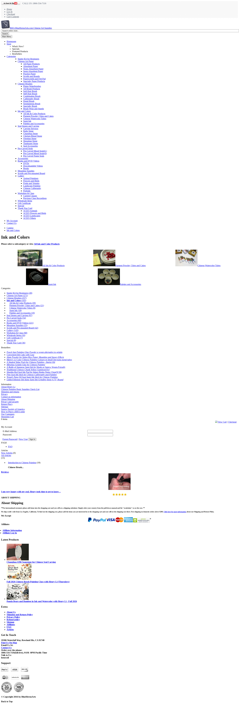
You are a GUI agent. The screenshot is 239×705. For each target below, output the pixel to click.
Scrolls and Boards (31, 76)
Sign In (32, 439)
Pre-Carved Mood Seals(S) (35, 153)
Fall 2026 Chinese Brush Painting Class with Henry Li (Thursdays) (38, 582)
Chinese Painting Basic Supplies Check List (20, 389)
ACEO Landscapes (31, 216)
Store (9, 44)
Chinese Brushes (25, 84)
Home (9, 9)
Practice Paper (29, 74)
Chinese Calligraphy (32, 188)
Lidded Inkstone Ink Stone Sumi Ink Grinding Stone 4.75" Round (35, 379)
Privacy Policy (13, 617)
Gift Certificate (24, 203)
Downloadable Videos (33, 166)
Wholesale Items (25, 201)
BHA (31, 28)
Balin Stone (28, 131)
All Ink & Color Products (34, 113)
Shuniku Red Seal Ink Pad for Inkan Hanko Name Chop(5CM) (34, 372)
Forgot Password (9, 439)
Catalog (10, 228)
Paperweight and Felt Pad (34, 79)
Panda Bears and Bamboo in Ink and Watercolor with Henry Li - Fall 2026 (42, 601)
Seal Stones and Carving (28, 126)
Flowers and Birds (31, 181)
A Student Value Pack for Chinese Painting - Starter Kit (31, 362)
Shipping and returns (10, 392)
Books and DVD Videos (28, 161)
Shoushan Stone (30, 141)
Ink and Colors (24, 111)
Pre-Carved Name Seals (33, 156)
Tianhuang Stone (30, 143)
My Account (12, 221)
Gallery (21, 176)
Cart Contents (13, 16)
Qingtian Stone (29, 138)
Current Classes (30, 196)
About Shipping (8, 399)
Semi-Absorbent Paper (33, 71)
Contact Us (11, 223)
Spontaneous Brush (31, 103)
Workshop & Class (26, 193)
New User (23, 439)
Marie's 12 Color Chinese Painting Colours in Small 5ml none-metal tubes (39, 360)
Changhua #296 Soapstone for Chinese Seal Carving (31, 562)
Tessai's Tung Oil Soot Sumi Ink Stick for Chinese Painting (32, 377)
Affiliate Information (12, 530)
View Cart (222, 422)
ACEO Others (29, 218)
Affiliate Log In (9, 533)
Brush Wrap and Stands (33, 108)
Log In (9, 12)
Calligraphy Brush (31, 99)
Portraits (26, 191)
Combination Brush (31, 96)
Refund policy (13, 619)
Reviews (5, 472)
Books (26, 168)
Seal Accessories (30, 146)
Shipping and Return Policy (20, 614)
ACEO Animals (30, 211)
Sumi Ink (27, 121)
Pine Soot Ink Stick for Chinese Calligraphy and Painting (32, 374)
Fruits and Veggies (31, 183)
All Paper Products (31, 64)
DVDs (26, 163)
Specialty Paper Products (34, 81)
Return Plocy (7, 404)
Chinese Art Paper (26, 61)
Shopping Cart (7, 417)
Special (21, 206)
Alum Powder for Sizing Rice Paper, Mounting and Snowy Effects (35, 357)
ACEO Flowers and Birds (34, 213)
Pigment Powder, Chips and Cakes (38, 116)
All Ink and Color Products (47, 244)
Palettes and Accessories (33, 123)
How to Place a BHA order (13, 412)
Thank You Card (25, 208)
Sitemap (4, 407)
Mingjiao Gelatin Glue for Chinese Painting (26, 364)
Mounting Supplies (26, 171)
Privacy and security (10, 402)
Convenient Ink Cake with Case (20, 355)
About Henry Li (8, 387)
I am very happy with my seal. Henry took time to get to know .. (31, 491)
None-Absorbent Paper (33, 69)
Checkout (11, 14)
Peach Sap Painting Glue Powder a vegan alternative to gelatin (34, 352)
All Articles (6, 455)
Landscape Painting (31, 186)
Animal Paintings (30, 178)
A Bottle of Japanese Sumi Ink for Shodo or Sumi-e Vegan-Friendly (36, 367)
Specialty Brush (30, 106)
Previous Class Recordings (35, 198)
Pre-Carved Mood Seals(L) (35, 151)
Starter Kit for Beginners (28, 59)
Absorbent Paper (30, 66)
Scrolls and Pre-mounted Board (31, 173)
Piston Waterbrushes (32, 86)
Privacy (4, 394)
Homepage (11, 41)
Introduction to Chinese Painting (22, 462)
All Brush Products (31, 89)
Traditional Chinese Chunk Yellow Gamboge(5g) (28, 369)
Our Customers (7, 414)
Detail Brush (28, 101)
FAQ (10, 446)
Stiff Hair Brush (30, 94)
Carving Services (30, 128)
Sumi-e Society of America (13, 409)
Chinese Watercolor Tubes (34, 118)
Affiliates (11, 624)
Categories (11, 56)
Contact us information (11, 397)
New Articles (7, 453)
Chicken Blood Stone (32, 136)
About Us (11, 612)
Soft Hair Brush (30, 91)
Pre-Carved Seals (25, 148)
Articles (10, 629)
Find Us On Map (9, 643)
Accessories (23, 158)
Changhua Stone (30, 133)
